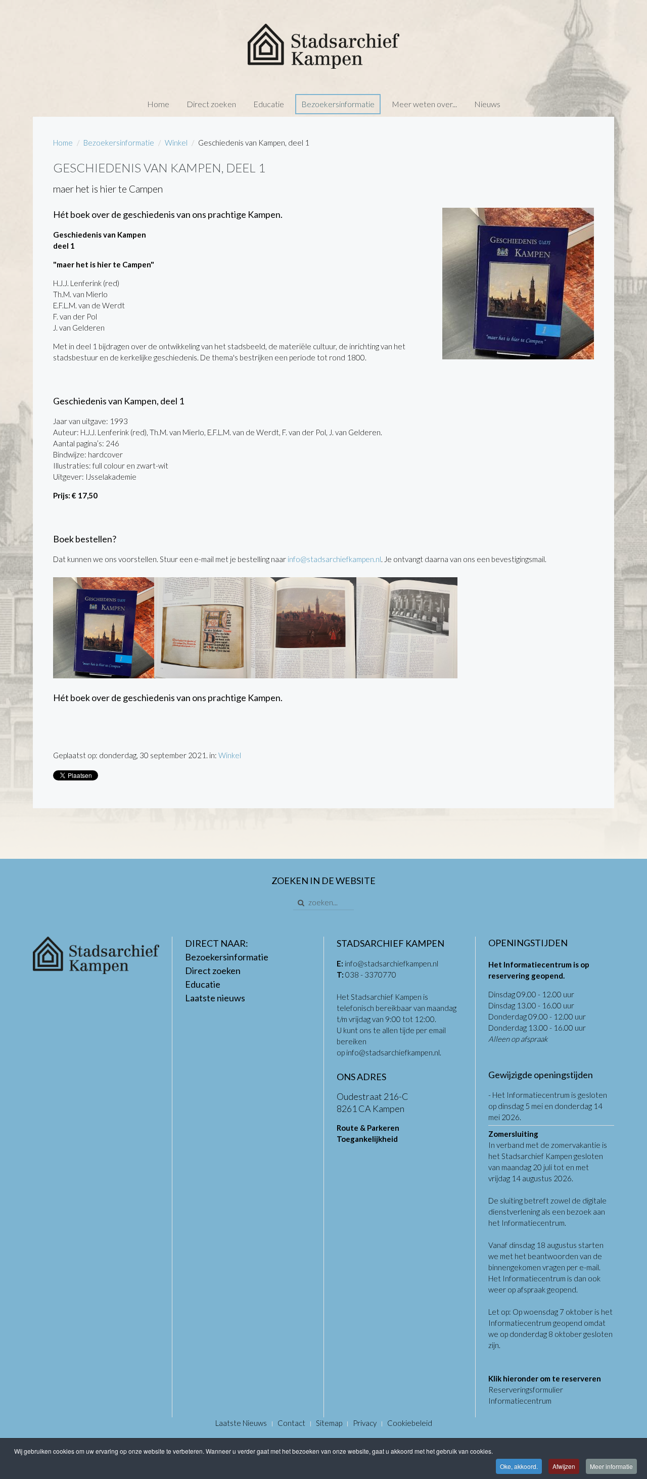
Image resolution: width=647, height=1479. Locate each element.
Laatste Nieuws (241, 1422)
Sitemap (329, 1422)
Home (158, 104)
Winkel (176, 142)
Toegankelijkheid (367, 1138)
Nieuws (487, 104)
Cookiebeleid (409, 1422)
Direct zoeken (211, 104)
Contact (291, 1422)
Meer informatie (611, 1466)
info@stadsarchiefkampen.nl (334, 559)
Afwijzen (563, 1466)
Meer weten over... (424, 104)
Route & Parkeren (368, 1127)
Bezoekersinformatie (338, 104)
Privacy (365, 1422)
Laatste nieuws (215, 997)
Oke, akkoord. (519, 1466)
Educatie (268, 104)
